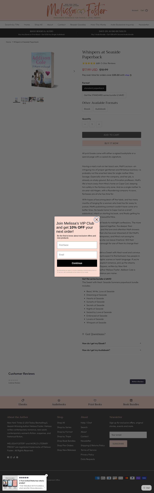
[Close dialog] (96, 219)
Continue (77, 263)
